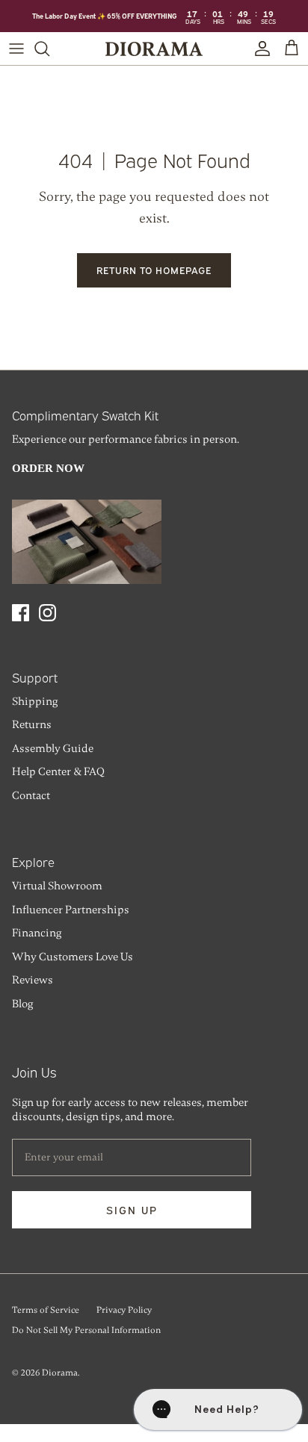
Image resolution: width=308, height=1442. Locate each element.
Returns (32, 724)
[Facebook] (20, 612)
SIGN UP (132, 1209)
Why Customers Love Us (72, 956)
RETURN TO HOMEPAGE (154, 269)
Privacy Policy (124, 1310)
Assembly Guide (52, 748)
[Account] (258, 48)
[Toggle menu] (16, 48)
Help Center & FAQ (58, 771)
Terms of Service (45, 1310)
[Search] (49, 48)
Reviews (32, 979)
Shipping (35, 701)
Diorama (60, 1372)
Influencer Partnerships (70, 909)
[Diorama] (154, 48)
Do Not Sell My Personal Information (86, 1330)
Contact (31, 795)
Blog (22, 1003)
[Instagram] (47, 612)
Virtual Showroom (57, 885)
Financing (36, 932)
